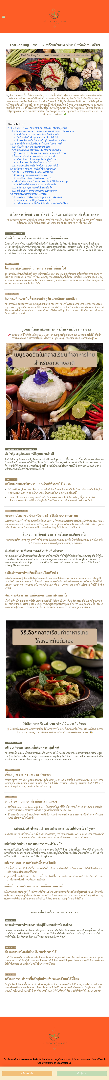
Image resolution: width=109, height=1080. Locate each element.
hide (22, 124)
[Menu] (4, 16)
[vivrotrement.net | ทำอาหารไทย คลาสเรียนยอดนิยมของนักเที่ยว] (54, 16)
